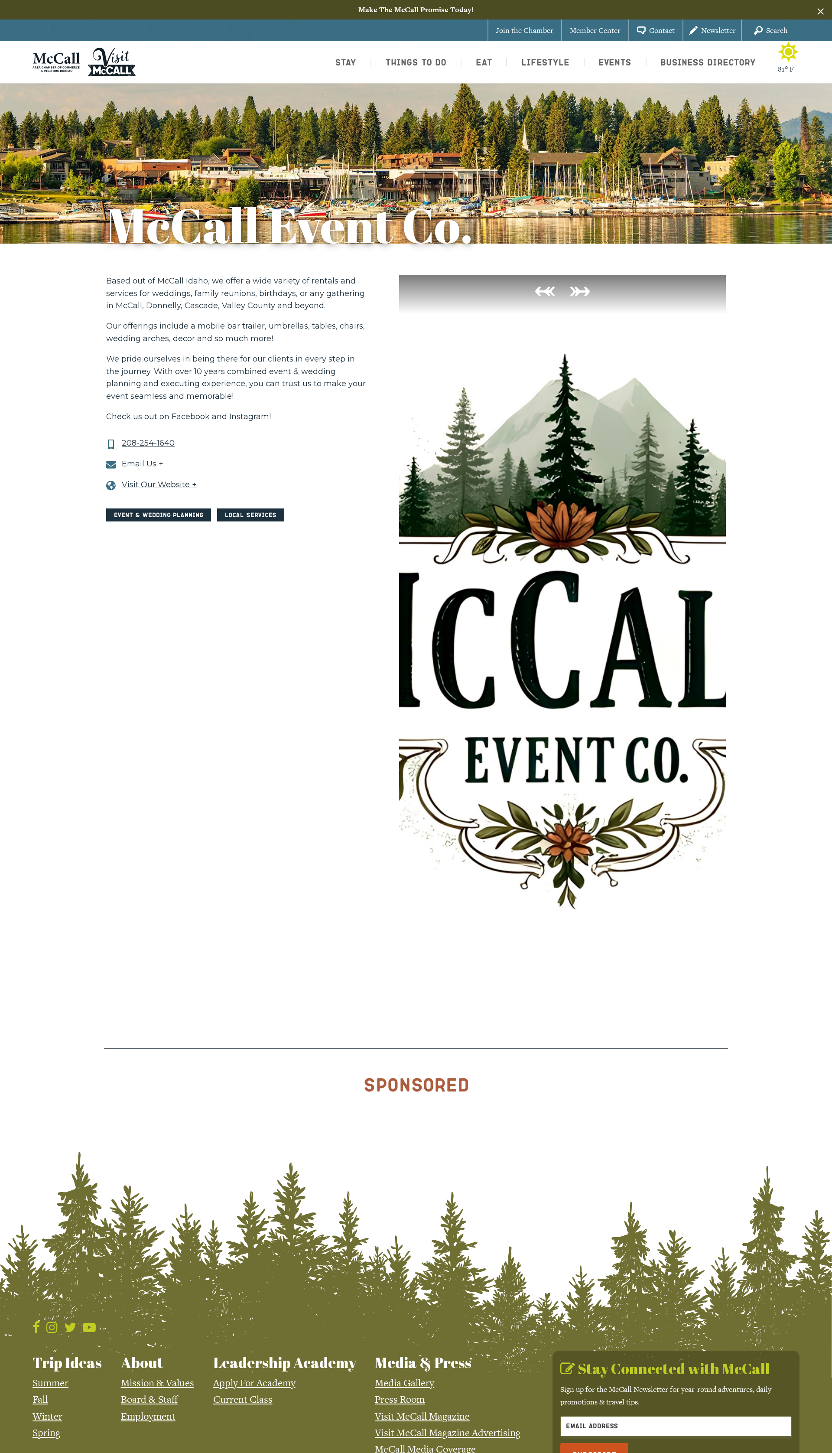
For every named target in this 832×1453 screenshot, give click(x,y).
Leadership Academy (284, 1362)
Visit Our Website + (159, 484)
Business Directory (708, 62)
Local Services (250, 514)
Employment (148, 1416)
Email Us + (142, 464)
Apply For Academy (254, 1383)
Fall (40, 1399)
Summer (50, 1383)
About (142, 1362)
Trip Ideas (67, 1362)
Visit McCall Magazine (422, 1416)
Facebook (191, 416)
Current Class (243, 1399)
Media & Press (423, 1362)
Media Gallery (404, 1383)
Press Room (400, 1399)
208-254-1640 (148, 443)
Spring (46, 1433)
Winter (47, 1416)
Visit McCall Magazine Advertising (447, 1433)
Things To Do (415, 62)
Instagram (249, 416)
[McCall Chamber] (56, 61)
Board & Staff (149, 1399)
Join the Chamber (524, 30)
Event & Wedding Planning (158, 514)
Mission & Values (157, 1383)
